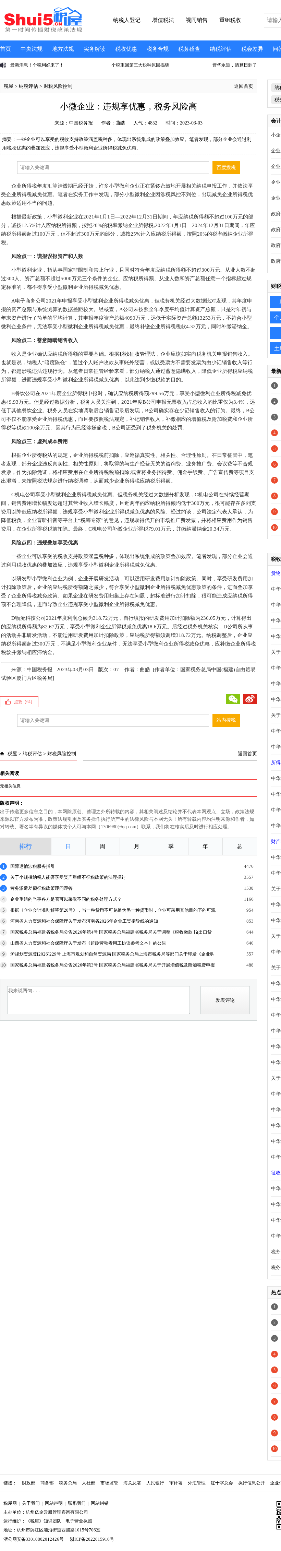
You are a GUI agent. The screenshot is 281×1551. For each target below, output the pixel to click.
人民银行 (155, 1482)
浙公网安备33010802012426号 (33, 1539)
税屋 (8, 86)
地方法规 (63, 49)
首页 (5, 49)
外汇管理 (197, 1482)
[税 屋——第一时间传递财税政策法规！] (42, 30)
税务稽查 (189, 49)
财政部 (28, 1482)
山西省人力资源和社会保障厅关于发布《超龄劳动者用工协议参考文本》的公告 (88, 943)
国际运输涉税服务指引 (32, 866)
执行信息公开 (251, 1482)
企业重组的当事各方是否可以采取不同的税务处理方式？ (66, 899)
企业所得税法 (37, 455)
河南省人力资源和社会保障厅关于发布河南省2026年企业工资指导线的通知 (84, 921)
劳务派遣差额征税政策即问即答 (41, 888)
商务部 (47, 1482)
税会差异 (252, 49)
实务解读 (95, 49)
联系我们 (77, 1503)
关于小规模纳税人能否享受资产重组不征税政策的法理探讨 (68, 877)
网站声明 (54, 1503)
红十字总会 (222, 1482)
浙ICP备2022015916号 (92, 1539)
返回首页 (243, 86)
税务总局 (68, 1482)
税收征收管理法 (137, 354)
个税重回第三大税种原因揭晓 (65, 65)
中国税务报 (81, 123)
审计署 (176, 1482)
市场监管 (109, 1482)
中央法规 (31, 49)
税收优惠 (126, 49)
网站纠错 (100, 1503)
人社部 (88, 1482)
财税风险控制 (58, 86)
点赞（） (24, 701)
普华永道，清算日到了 (159, 65)
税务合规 (158, 49)
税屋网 (10, 1503)
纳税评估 (221, 49)
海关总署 (132, 1482)
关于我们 (31, 1503)
